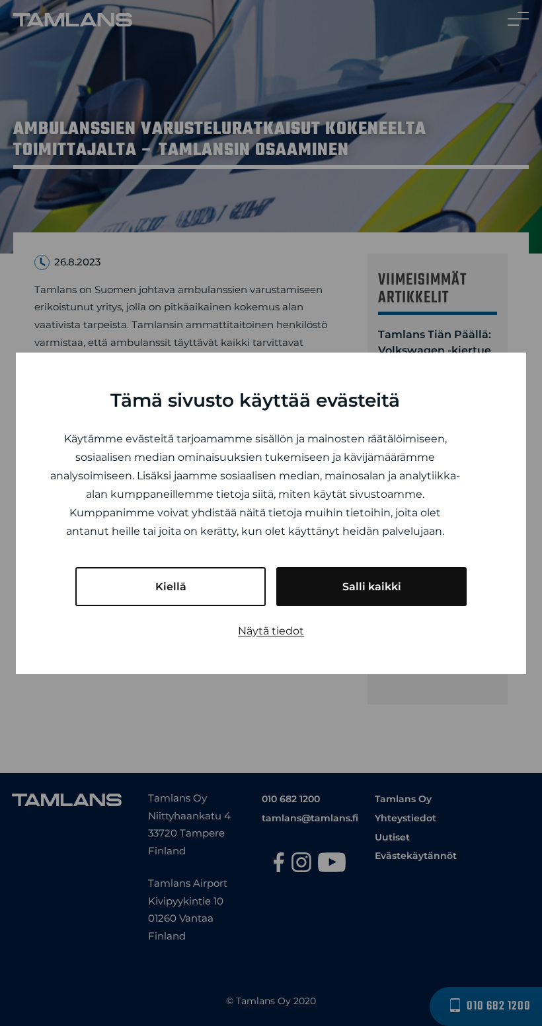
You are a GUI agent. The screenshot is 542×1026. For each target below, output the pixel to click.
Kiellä (170, 586)
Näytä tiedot (271, 631)
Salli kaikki (371, 586)
